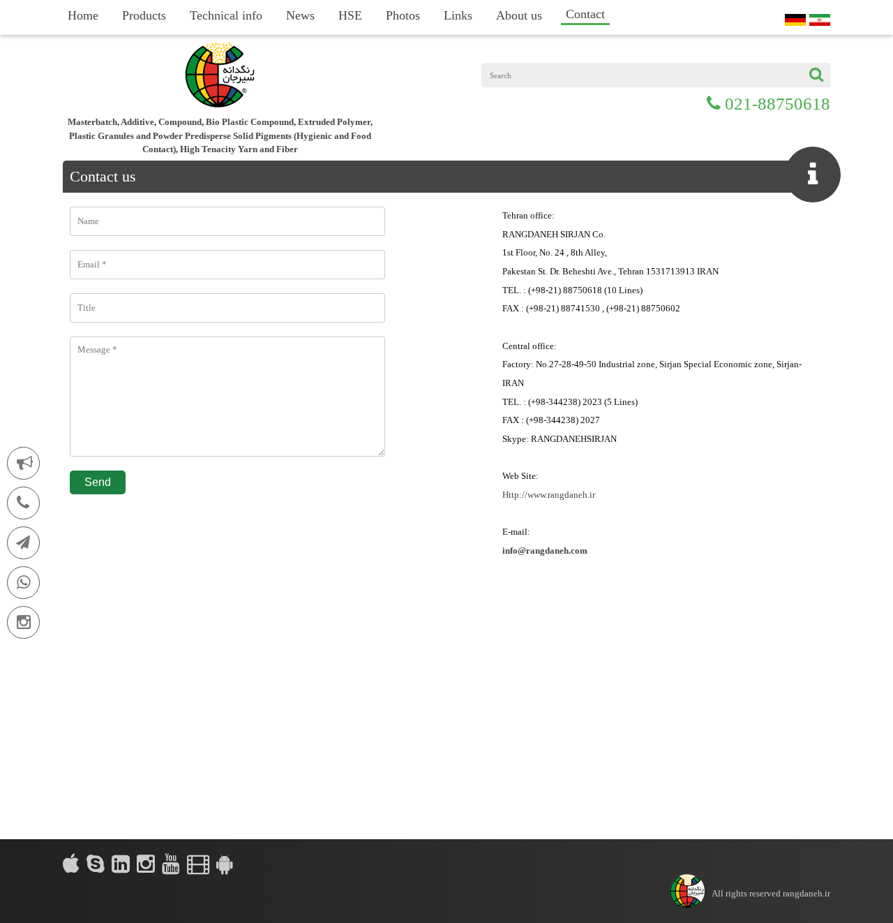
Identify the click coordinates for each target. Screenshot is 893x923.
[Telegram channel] (23, 542)
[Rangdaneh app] (224, 863)
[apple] (71, 863)
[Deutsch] (795, 20)
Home (83, 15)
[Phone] (23, 503)
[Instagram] (23, 622)
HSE (350, 15)
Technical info (226, 15)
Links (458, 15)
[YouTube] (171, 863)
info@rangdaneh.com (544, 550)
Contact (585, 14)
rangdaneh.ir (806, 893)
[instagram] (146, 863)
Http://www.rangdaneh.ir (548, 494)
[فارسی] (819, 20)
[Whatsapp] (23, 582)
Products (144, 15)
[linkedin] (121, 863)
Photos (403, 15)
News (300, 15)
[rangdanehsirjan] (96, 863)
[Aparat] (198, 863)
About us (519, 15)
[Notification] (23, 463)
